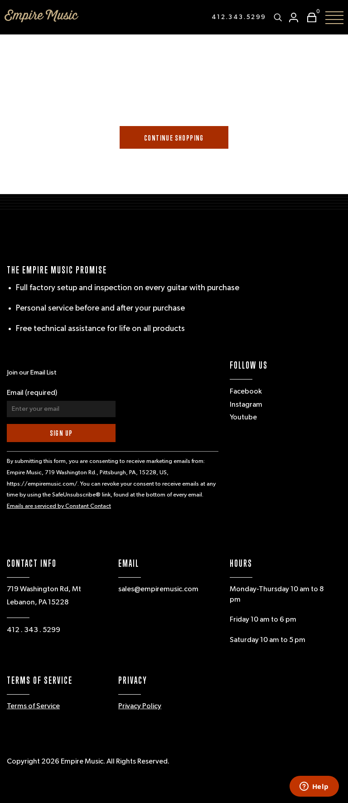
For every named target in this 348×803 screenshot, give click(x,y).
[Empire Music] (41, 16)
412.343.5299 (239, 17)
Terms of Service (33, 706)
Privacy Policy (139, 706)
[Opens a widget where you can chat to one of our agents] (314, 787)
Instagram (246, 405)
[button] (309, 17)
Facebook (246, 391)
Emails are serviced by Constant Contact (59, 506)
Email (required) (32, 393)
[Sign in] (294, 17)
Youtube (243, 417)
